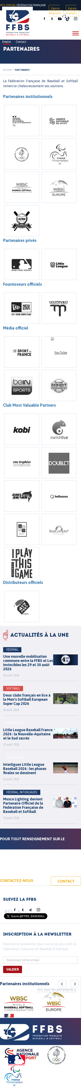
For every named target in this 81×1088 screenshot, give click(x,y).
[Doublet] (58, 462)
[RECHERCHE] (64, 16)
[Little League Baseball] (58, 264)
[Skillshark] (21, 496)
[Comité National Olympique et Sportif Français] (21, 154)
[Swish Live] (58, 429)
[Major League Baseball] (21, 264)
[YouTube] (58, 352)
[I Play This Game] (21, 562)
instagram (75, 18)
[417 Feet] (21, 606)
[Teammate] (58, 308)
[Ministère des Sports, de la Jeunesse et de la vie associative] (21, 120)
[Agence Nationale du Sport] (58, 120)
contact (66, 881)
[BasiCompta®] (58, 529)
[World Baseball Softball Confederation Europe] (58, 187)
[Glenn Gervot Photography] (58, 385)
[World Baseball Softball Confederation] (21, 187)
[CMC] (21, 462)
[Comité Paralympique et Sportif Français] (58, 154)
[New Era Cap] (21, 308)
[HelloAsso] (58, 496)
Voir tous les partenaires (55, 989)
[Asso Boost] (21, 529)
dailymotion (30, 910)
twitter (52, 18)
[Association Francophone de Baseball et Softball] (21, 220)
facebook (44, 18)
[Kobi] (21, 429)
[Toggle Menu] (75, 33)
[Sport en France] (21, 352)
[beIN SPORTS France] (21, 385)
